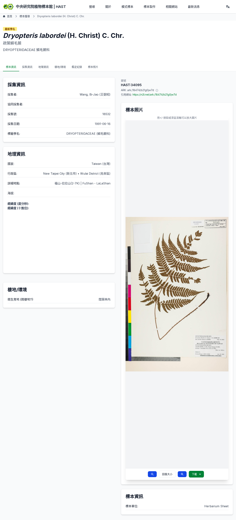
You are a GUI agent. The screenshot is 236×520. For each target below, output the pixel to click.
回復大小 (167, 474)
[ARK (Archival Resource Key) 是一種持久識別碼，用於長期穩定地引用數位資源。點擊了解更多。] (156, 90)
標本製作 (149, 7)
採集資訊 (27, 66)
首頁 (9, 16)
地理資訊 (43, 66)
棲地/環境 (60, 66)
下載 (194, 474)
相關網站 (172, 7)
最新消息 (194, 7)
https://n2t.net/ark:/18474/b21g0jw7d (155, 94)
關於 (108, 7)
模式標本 (127, 7)
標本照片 (93, 66)
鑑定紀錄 (77, 66)
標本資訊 (11, 66)
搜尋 (92, 7)
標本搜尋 (25, 16)
